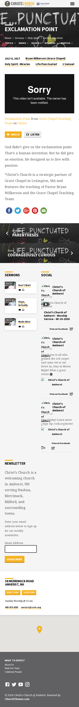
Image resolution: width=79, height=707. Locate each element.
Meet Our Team (12, 668)
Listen (34, 134)
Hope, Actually (23, 303)
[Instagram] (27, 684)
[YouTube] (20, 684)
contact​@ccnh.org (31, 607)
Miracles (25, 64)
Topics (9, 43)
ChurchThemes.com (17, 699)
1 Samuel (68, 64)
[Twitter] (14, 684)
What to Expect (15, 660)
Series (22, 43)
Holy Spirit (34, 38)
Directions (13, 592)
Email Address (14, 543)
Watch (15, 134)
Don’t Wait (24, 285)
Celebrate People (13, 671)
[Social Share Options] (71, 329)
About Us (9, 664)
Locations (29, 592)
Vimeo (21, 123)
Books (35, 43)
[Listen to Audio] (23, 290)
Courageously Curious (31, 254)
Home (8, 38)
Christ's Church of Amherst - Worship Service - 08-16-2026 (57, 316)
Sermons (19, 38)
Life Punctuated (46, 64)
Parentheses (25, 235)
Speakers (50, 43)
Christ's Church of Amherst (58, 290)
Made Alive (24, 321)
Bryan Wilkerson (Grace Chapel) (45, 58)
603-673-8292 (11, 607)
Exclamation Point (53, 38)
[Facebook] (7, 684)
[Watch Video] (19, 290)
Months (66, 43)
